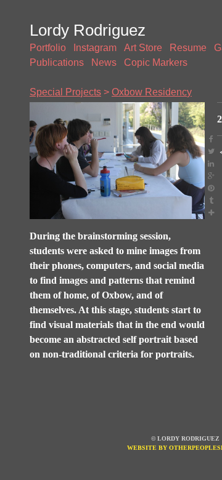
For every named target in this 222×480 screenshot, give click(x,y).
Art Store (143, 47)
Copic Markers (155, 62)
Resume (188, 47)
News (104, 62)
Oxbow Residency (152, 92)
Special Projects (65, 92)
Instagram (95, 47)
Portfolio (48, 47)
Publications (57, 62)
